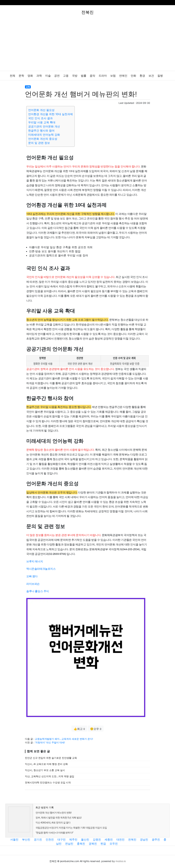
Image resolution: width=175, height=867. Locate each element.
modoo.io (121, 861)
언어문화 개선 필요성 (41, 110)
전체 (12, 75)
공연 (57, 75)
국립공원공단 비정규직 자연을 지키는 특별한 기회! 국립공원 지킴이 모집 (71, 827)
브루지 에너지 (34, 561)
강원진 (97, 839)
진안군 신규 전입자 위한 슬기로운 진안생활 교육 (51, 757)
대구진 (61, 839)
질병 (160, 75)
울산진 (85, 839)
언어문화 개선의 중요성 (42, 138)
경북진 (93, 843)
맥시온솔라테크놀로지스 (41, 569)
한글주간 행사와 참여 (41, 130)
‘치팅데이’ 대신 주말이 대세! (50, 742)
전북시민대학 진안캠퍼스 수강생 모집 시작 (48, 782)
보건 (151, 75)
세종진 (109, 839)
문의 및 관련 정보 (39, 143)
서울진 (14, 839)
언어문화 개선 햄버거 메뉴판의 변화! (53, 812)
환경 (142, 75)
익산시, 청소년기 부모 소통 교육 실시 (45, 770)
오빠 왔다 (32, 576)
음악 (92, 75)
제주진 (73, 839)
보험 (113, 75)
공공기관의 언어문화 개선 (44, 126)
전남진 (69, 843)
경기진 (38, 839)
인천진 (50, 839)
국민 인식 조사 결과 (40, 118)
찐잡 (103, 843)
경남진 (144, 839)
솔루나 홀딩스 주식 (37, 591)
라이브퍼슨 (33, 584)
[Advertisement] (87, 45)
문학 (21, 75)
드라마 (103, 75)
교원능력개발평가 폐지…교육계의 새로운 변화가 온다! (64, 738)
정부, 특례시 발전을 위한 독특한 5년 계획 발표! (59, 817)
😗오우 (95, 729)
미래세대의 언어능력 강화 (44, 134)
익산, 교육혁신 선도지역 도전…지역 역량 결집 (49, 776)
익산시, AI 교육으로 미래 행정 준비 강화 (46, 763)
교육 (28, 87)
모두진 (114, 843)
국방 (74, 75)
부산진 (26, 839)
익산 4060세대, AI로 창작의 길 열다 (53, 822)
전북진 (132, 839)
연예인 (123, 75)
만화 (133, 75)
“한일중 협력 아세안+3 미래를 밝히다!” (54, 832)
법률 (83, 75)
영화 (30, 75)
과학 (39, 75)
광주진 (156, 839)
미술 (48, 75)
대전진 (120, 839)
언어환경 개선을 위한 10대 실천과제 (50, 114)
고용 (66, 75)
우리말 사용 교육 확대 (41, 122)
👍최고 (79, 729)
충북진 (81, 843)
